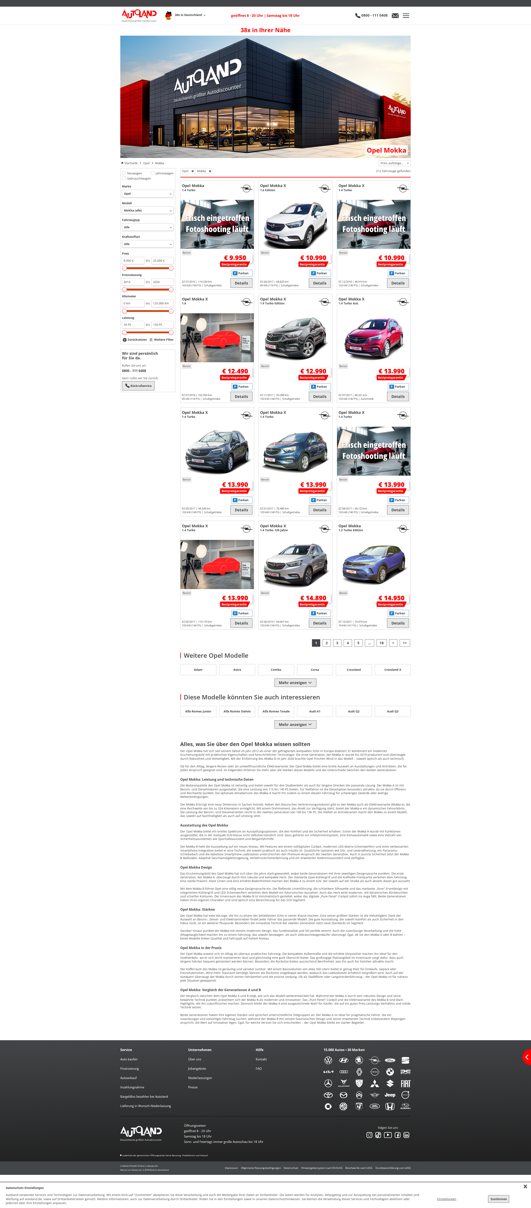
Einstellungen (446, 1199)
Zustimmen (499, 1199)
